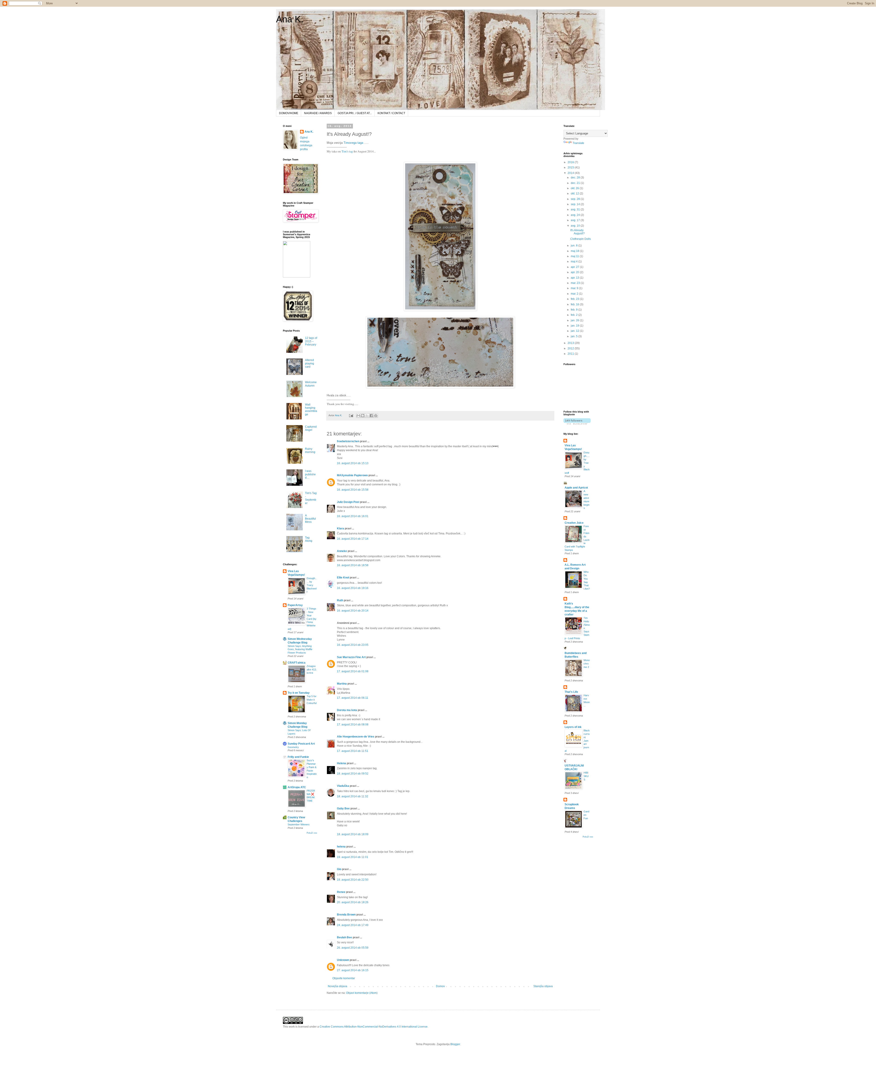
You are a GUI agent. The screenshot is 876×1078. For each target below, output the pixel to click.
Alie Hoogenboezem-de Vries (355, 736)
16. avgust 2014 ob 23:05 (352, 644)
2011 (571, 353)
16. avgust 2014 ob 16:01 (352, 516)
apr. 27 (575, 267)
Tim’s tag (347, 151)
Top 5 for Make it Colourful (311, 699)
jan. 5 (574, 336)
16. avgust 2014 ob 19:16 (352, 588)
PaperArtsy (295, 605)
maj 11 (575, 256)
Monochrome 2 (587, 663)
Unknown (343, 960)
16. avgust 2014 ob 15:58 (352, 489)
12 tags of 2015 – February (311, 341)
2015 (571, 167)
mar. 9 (575, 288)
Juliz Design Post (348, 502)
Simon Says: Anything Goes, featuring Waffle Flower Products (300, 649)
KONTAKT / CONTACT (391, 113)
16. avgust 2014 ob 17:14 (352, 538)
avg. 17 (576, 220)
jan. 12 (575, 330)
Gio (339, 869)
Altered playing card (309, 363)
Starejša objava (543, 986)
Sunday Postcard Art (301, 743)
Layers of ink (573, 727)
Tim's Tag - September (311, 498)
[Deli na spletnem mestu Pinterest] (375, 415)
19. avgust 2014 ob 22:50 (352, 879)
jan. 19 (575, 325)
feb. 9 (574, 309)
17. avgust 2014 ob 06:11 (352, 697)
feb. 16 (575, 304)
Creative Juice (574, 522)
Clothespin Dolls (580, 239)
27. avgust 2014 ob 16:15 (352, 970)
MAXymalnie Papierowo (352, 475)
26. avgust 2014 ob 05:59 (352, 947)
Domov (440, 986)
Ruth (340, 600)
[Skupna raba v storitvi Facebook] (371, 415)
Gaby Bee (343, 808)
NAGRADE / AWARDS (318, 113)
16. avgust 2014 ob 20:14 (352, 610)
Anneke (342, 551)
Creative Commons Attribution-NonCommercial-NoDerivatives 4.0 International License (374, 1026)
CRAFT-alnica (296, 662)
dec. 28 (576, 177)
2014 (571, 173)
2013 (571, 343)
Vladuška (343, 786)
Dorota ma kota (347, 710)
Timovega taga (353, 142)
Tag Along (308, 539)
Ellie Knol (343, 577)
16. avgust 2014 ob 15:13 (352, 463)
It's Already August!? (577, 232)
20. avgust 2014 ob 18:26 (352, 902)
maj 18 (575, 251)
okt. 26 (575, 188)
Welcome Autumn (311, 384)
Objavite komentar (343, 978)
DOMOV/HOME (288, 113)
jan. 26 (575, 320)
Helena (341, 763)
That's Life (571, 691)
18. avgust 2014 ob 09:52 (352, 773)
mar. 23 (576, 283)
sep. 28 (576, 199)
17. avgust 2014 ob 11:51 (352, 751)
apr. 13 (575, 277)
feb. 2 (574, 315)
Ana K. (289, 19)
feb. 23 (575, 299)
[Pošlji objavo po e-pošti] (358, 415)
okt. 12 (575, 193)
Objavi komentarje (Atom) (362, 992)
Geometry (293, 747)
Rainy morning (310, 450)
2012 (571, 348)
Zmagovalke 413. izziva (312, 669)
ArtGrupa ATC (297, 787)
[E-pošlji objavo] (351, 415)
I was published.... (310, 474)
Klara (340, 528)
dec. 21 (576, 183)
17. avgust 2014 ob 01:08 (352, 671)
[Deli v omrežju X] (367, 415)
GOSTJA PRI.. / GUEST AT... (355, 113)
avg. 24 (576, 215)
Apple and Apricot (576, 487)
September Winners (299, 824)
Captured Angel (311, 428)
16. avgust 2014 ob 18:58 (352, 565)
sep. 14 (576, 204)
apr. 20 (575, 272)
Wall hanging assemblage (311, 409)
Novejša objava (337, 986)
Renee (341, 892)
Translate (578, 143)
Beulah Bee (344, 937)
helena (341, 846)
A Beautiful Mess (310, 519)
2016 (571, 162)
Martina (342, 683)
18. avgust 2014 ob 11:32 (352, 796)
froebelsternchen (348, 441)
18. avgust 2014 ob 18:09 (352, 834)
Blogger (455, 1044)
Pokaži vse (312, 833)
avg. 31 (576, 209)
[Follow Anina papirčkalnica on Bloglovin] (577, 423)
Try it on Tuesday (299, 692)
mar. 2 (575, 293)
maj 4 (574, 261)
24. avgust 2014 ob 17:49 (352, 925)
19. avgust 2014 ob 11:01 (352, 857)
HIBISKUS (586, 776)
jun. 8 (574, 245)
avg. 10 (576, 225)
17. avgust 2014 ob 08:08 (352, 724)
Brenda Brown (346, 914)
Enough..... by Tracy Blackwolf (311, 585)
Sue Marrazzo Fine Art (351, 657)
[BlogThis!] (362, 415)
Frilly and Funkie (298, 757)
